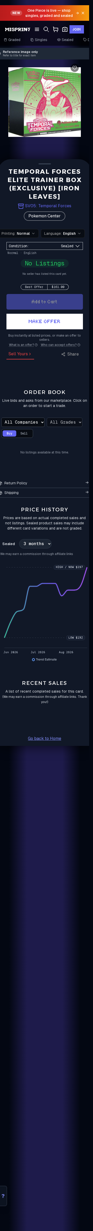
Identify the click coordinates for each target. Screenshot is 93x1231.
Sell (24, 433)
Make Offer (45, 321)
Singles (41, 40)
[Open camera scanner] (64, 29)
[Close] (83, 13)
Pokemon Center (44, 215)
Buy (9, 433)
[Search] (46, 29)
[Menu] (37, 29)
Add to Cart (45, 302)
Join (77, 29)
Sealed (67, 40)
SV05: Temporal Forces (48, 205)
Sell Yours (18, 353)
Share (73, 354)
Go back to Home (44, 738)
